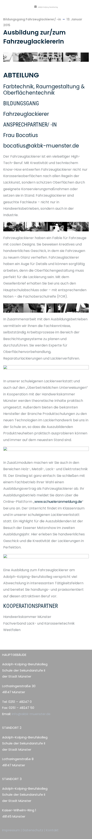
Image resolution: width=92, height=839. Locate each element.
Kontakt (52, 830)
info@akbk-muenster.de (30, 714)
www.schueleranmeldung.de (58, 501)
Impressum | (12, 830)
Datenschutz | (34, 830)
